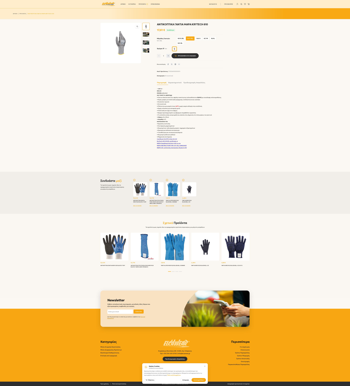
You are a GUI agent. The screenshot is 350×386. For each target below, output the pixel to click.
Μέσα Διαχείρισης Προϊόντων (111, 350)
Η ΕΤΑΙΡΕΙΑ (132, 4)
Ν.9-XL (180, 43)
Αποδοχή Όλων (199, 380)
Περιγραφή (161, 83)
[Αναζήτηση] (241, 4)
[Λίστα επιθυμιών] (245, 4)
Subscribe (138, 311)
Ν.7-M (206, 38)
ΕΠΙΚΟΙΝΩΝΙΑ (155, 4)
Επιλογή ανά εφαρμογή (108, 356)
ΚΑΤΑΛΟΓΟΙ (213, 4)
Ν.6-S (198, 38)
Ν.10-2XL (181, 38)
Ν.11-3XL (190, 38)
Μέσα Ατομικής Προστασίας (110, 347)
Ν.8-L (213, 38)
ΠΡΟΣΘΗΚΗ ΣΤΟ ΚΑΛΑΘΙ (187, 56)
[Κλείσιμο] (205, 366)
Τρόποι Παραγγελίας (242, 353)
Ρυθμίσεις (151, 380)
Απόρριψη (185, 380)
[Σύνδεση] (238, 4)
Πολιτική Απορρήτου (174, 375)
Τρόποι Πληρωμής (243, 356)
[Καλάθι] (249, 4)
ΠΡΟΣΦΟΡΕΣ (228, 4)
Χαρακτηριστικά (175, 83)
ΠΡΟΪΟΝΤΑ (142, 4)
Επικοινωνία (245, 350)
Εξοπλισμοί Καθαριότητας (109, 353)
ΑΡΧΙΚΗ (123, 4)
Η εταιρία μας (245, 347)
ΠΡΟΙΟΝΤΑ (23, 13)
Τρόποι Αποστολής (243, 358)
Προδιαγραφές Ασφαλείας (194, 83)
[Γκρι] (174, 49)
